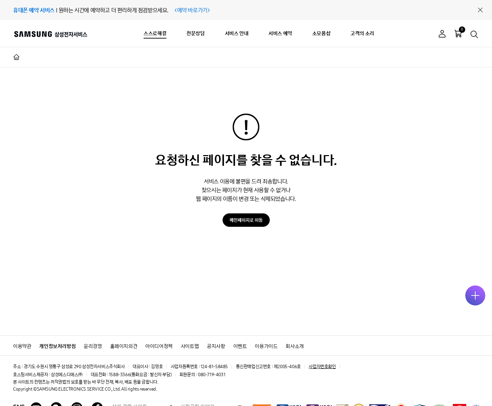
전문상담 (195, 33)
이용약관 (22, 346)
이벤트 (240, 346)
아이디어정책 (159, 346)
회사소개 (294, 346)
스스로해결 (155, 33)
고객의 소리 (362, 33)
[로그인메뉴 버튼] (442, 34)
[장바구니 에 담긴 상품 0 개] (458, 33)
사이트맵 (190, 346)
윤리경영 (93, 346)
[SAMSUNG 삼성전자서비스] (50, 33)
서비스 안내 (237, 33)
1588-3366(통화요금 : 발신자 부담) (140, 375)
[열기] (475, 295)
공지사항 (216, 346)
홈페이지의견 (124, 346)
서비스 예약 (280, 33)
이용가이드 (266, 346)
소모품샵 (321, 33)
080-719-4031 (211, 375)
